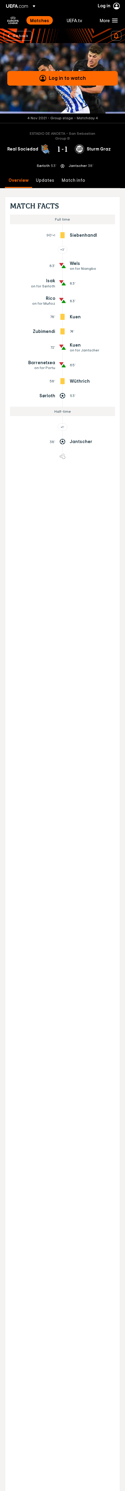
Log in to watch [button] (67, 78)
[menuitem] (43, 20)
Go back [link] (20, 35)
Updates (45, 180)
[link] (39, 20)
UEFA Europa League (13, 20)
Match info (73, 180)
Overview (18, 180)
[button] (107, 20)
